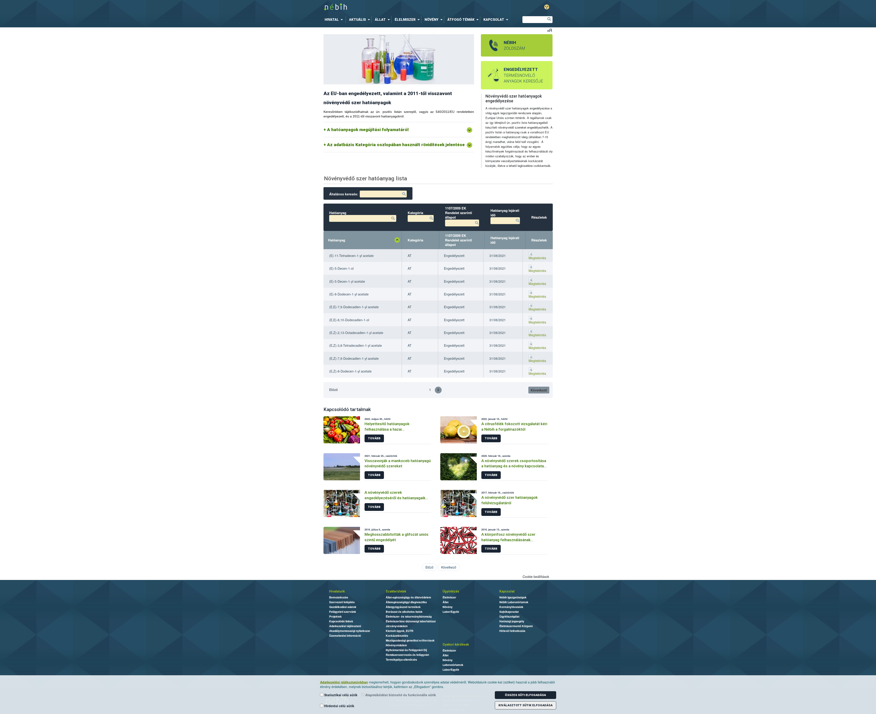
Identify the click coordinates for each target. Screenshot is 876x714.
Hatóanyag (336, 240)
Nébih (390, 7)
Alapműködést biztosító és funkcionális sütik (400, 695)
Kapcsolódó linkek (341, 621)
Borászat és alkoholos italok (404, 612)
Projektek (335, 616)
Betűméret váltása (550, 30)
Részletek (539, 240)
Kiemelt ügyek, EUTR (399, 631)
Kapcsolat (506, 591)
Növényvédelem (396, 645)
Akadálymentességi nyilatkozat (349, 631)
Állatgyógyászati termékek (403, 607)
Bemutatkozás (338, 597)
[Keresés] (549, 19)
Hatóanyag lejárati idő (504, 240)
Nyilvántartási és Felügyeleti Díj (406, 650)
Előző (333, 389)
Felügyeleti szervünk (342, 612)
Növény (448, 607)
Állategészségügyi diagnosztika (406, 602)
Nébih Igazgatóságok (513, 597)
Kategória (415, 240)
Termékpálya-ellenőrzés (401, 659)
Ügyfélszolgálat (509, 616)
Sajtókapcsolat (509, 612)
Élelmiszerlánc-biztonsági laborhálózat (411, 621)
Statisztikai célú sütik (340, 695)
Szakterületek (396, 591)
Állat (445, 602)
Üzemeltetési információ (345, 636)
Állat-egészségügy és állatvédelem (408, 597)
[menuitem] (334, 19)
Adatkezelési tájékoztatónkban (344, 682)
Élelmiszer (449, 597)
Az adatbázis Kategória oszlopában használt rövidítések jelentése (396, 144)
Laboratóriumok (453, 665)
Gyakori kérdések (456, 644)
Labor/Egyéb (451, 612)
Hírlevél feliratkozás (512, 631)
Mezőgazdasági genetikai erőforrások (410, 640)
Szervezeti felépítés (342, 602)
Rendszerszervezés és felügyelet (407, 655)
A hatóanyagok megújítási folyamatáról (368, 129)
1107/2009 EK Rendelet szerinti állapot (458, 240)
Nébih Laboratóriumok (513, 602)
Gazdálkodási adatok (342, 607)
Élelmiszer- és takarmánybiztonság (409, 616)
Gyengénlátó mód (546, 7)
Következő (539, 390)
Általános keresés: (343, 194)
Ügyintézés (451, 591)
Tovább (374, 438)
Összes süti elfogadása (525, 695)
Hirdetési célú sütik (338, 706)
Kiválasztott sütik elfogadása (525, 705)
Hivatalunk (337, 591)
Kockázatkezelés (397, 636)
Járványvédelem (397, 626)
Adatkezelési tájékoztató (345, 626)
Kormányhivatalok (511, 607)
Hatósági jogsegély (511, 621)
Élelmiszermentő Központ (516, 626)
